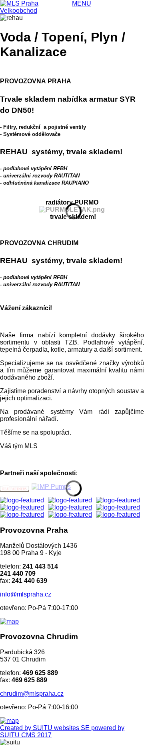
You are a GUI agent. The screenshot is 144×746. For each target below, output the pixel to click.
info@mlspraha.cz (25, 594)
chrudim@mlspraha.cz (32, 693)
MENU (81, 3)
